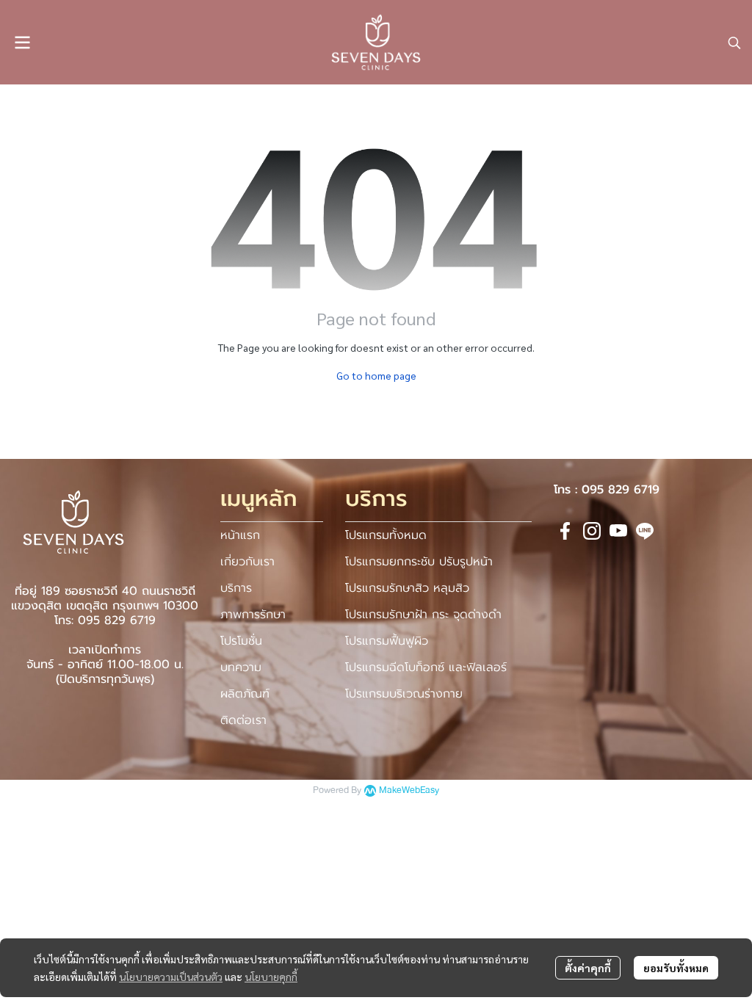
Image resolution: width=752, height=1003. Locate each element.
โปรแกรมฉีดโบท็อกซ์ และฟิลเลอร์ (426, 667)
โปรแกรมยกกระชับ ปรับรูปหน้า (419, 562)
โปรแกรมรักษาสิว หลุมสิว (407, 588)
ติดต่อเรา (243, 720)
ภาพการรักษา (253, 614)
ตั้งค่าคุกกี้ (588, 967)
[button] (734, 42)
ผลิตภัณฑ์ (245, 694)
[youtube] (618, 531)
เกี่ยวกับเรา (247, 562)
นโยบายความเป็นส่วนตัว (171, 976)
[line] (645, 531)
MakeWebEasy (409, 790)
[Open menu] (22, 42)
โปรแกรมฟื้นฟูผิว (386, 641)
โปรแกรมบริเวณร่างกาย (404, 694)
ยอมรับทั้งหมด (676, 967)
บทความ (240, 667)
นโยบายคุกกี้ (271, 976)
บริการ (236, 588)
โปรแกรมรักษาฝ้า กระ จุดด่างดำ (423, 614)
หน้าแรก (240, 535)
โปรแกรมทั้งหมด (386, 535)
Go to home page (376, 375)
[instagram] (592, 531)
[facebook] (565, 531)
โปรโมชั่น (241, 641)
